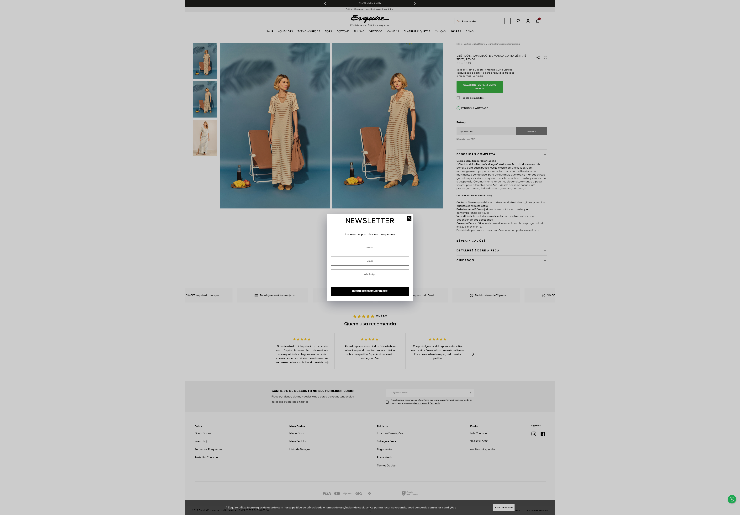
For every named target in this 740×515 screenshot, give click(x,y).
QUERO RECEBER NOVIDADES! (370, 291)
